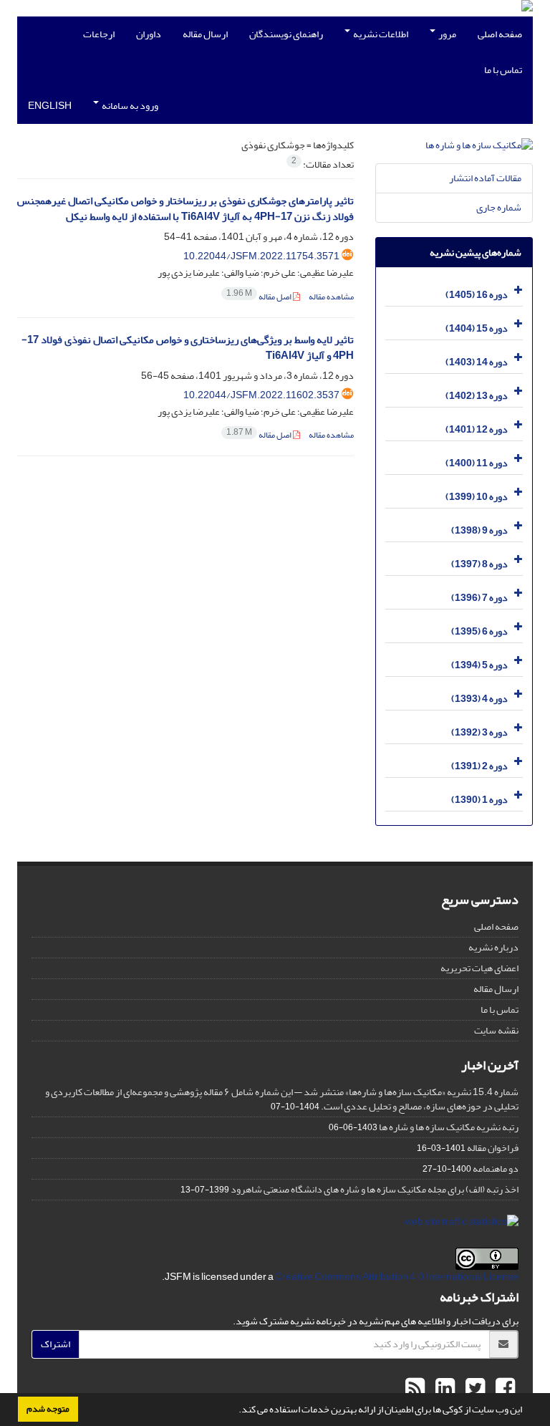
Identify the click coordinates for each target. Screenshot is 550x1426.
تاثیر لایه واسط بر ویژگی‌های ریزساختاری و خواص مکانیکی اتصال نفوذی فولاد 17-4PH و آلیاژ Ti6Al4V (187, 348)
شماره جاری (498, 207)
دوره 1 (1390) (479, 799)
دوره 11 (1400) (476, 463)
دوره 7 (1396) (479, 597)
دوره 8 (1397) (479, 564)
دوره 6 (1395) (479, 631)
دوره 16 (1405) (476, 294)
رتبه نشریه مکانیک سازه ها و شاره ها (448, 1127)
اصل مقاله (259, 297)
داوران (148, 34)
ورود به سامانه (129, 105)
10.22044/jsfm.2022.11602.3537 (261, 395)
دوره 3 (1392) (479, 732)
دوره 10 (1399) (476, 496)
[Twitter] (473, 1389)
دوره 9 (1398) (479, 530)
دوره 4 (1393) (479, 698)
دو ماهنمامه (495, 1168)
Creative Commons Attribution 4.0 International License (396, 1276)
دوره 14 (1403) (476, 362)
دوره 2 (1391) (479, 766)
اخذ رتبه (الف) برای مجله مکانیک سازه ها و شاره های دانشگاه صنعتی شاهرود (374, 1189)
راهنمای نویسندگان (286, 34)
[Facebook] (503, 1389)
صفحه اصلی (500, 34)
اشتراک (55, 1344)
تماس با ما (503, 70)
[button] (235, 1411)
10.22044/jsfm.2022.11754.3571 (261, 256)
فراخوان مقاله (492, 1147)
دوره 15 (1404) (476, 328)
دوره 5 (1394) (479, 665)
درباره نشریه (493, 947)
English (50, 105)
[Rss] (415, 1389)
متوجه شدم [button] (47, 1408)
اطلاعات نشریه (380, 34)
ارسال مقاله (205, 34)
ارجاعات (99, 34)
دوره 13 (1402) (476, 395)
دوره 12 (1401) (476, 429)
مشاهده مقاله (331, 297)
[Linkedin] (443, 1389)
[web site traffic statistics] (461, 1225)
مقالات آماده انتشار (485, 178)
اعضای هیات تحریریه (479, 968)
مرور (446, 34)
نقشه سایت (496, 1030)
